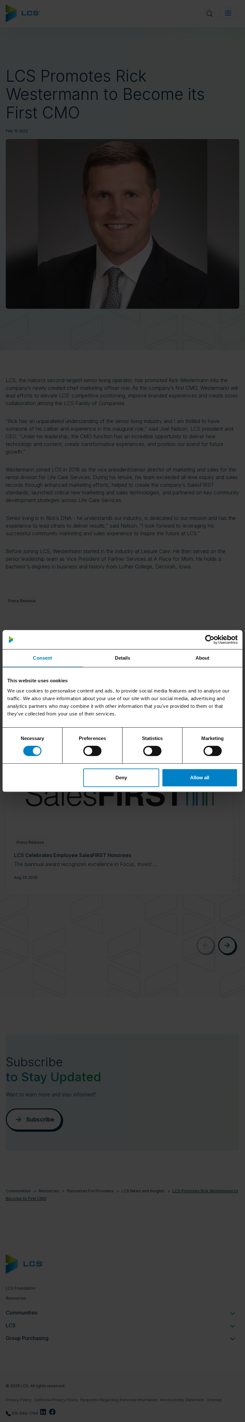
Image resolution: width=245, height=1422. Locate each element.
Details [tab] (122, 658)
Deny (121, 777)
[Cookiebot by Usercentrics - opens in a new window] (210, 639)
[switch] (92, 751)
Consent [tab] (42, 658)
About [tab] (203, 658)
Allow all (199, 777)
